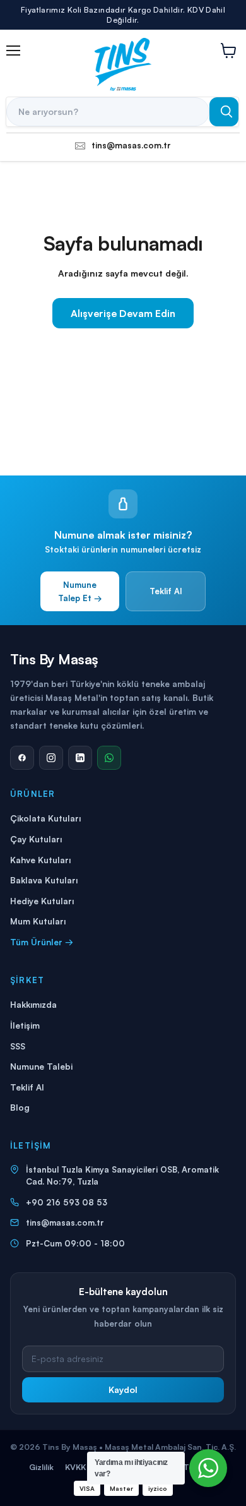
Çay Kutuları (36, 839)
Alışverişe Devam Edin (123, 313)
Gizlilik (41, 1467)
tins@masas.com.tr (65, 1222)
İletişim (25, 1025)
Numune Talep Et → (80, 591)
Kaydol (123, 1389)
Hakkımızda (33, 1004)
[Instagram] (51, 758)
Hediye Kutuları (42, 900)
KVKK (75, 1467)
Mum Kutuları (38, 921)
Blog (20, 1107)
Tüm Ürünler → (41, 941)
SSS (17, 1046)
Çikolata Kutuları (45, 818)
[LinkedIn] (80, 758)
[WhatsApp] (109, 758)
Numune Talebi (41, 1066)
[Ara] (223, 111)
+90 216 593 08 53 (66, 1202)
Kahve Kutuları (40, 859)
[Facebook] (22, 758)
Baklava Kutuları (44, 880)
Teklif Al (165, 591)
